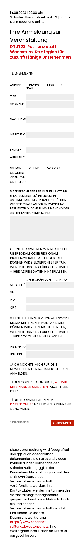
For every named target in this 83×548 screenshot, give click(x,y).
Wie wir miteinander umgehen (38, 384)
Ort (13, 307)
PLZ (12, 300)
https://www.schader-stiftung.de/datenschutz (29, 524)
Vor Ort (53, 168)
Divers (34, 85)
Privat (64, 279)
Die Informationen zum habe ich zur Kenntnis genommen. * (40, 404)
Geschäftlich (40, 279)
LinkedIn (16, 354)
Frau (29, 88)
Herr (50, 85)
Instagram (18, 346)
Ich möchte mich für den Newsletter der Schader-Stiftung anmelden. (40, 369)
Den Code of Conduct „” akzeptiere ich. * (39, 386)
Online (34, 168)
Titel (13, 96)
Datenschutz (21, 404)
